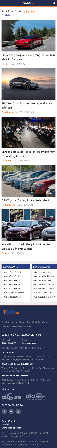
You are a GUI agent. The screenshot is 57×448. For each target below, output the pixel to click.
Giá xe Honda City (12, 280)
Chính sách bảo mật (11, 427)
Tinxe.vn (13, 312)
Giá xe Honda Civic (12, 284)
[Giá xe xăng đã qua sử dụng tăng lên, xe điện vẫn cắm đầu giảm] (28, 35)
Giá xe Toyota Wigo (12, 297)
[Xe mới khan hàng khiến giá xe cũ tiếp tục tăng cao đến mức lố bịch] (28, 225)
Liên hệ (5, 424)
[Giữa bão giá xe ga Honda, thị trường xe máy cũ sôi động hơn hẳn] (28, 132)
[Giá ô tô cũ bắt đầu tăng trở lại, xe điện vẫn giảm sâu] (28, 84)
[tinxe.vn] (28, 3)
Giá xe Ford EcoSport (13, 276)
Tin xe (4, 63)
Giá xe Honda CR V (12, 288)
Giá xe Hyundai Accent (14, 292)
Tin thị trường (8, 112)
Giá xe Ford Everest (12, 272)
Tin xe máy (6, 160)
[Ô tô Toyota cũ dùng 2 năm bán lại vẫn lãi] (28, 181)
